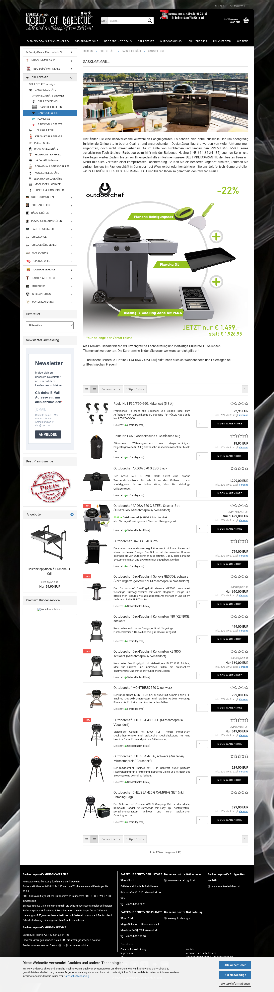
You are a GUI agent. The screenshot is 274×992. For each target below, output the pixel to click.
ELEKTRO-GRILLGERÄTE (47, 178)
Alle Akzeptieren (235, 965)
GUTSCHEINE (39, 252)
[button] (87, 389)
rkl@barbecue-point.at (75, 945)
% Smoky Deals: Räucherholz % (48, 41)
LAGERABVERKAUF (44, 269)
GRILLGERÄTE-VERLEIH (44, 244)
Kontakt (190, 949)
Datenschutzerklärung (76, 976)
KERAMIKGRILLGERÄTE (48, 136)
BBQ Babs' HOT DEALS (118, 41)
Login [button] (220, 6)
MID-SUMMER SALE (86, 41)
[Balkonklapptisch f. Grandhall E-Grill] (50, 542)
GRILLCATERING (41, 293)
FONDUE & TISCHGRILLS (49, 190)
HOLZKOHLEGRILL (45, 130)
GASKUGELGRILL (47, 112)
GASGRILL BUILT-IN (50, 107)
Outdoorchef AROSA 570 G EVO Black (140, 468)
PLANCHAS (44, 118)
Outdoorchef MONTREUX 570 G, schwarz (143, 688)
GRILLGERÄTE (146, 41)
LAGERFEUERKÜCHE (43, 228)
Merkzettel (239, 6)
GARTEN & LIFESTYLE (44, 277)
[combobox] (111, 389)
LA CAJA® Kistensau (46, 160)
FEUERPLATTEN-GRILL (47, 154)
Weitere (242, 41)
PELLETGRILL (42, 142)
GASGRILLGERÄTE (45, 89)
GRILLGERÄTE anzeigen (42, 84)
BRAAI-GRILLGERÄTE (46, 148)
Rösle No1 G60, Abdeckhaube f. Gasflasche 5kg (147, 436)
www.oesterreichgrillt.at (181, 880)
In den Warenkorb (230, 423)
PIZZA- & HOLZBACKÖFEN (46, 220)
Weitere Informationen (235, 983)
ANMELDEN (48, 434)
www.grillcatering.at (179, 918)
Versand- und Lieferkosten (201, 953)
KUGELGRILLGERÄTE (46, 172)
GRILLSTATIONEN (48, 101)
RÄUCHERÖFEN (222, 41)
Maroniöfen (38, 285)
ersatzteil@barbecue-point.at (83, 940)
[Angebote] (72, 514)
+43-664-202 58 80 (135, 936)
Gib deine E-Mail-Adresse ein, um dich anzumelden (48, 397)
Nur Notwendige (235, 975)
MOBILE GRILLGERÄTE (47, 184)
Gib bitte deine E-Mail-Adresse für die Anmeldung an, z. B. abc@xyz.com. (47, 420)
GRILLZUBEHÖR (198, 41)
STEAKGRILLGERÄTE (49, 124)
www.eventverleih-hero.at (225, 886)
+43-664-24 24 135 (58, 934)
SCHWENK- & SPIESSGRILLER (52, 166)
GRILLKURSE (39, 236)
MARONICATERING (42, 301)
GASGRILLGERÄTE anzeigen (48, 95)
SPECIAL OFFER (42, 260)
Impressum (127, 953)
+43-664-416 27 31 (135, 904)
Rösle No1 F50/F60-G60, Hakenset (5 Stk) (144, 404)
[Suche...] (150, 21)
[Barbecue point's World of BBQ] (59, 21)
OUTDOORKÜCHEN (171, 41)
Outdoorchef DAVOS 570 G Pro (136, 541)
